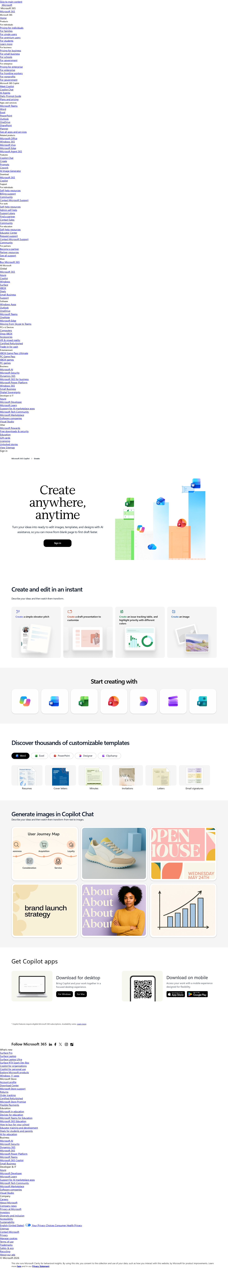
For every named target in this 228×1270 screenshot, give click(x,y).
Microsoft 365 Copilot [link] (20, 458)
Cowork (4, 167)
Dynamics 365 (7, 376)
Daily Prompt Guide (10, 96)
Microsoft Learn (8, 405)
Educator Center (8, 232)
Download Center (9, 1085)
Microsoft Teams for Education (16, 1118)
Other (2, 425)
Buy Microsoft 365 (10, 262)
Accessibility (6, 1218)
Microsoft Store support (12, 1088)
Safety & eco (7, 1248)
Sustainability (7, 1222)
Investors (5, 1212)
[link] (36, 632)
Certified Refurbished (11, 343)
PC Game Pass (7, 356)
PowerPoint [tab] (63, 755)
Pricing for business (10, 50)
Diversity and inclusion (12, 1215)
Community (6, 197)
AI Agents (5, 92)
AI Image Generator (10, 170)
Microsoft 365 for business (14, 379)
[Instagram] (66, 1044)
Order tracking (8, 1095)
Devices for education (11, 1114)
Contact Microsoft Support (14, 200)
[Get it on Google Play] (197, 994)
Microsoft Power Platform (13, 382)
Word (3, 109)
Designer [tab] (87, 755)
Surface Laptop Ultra (11, 1059)
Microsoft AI (6, 369)
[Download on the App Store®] (175, 994)
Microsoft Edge (8, 148)
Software (4, 301)
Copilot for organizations (13, 1065)
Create (3, 161)
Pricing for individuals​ (11, 27)
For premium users (10, 37)
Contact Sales (7, 219)
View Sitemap (7, 447)
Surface (4, 284)
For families (6, 31)
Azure (3, 275)
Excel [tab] (41, 755)
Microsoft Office (8, 138)
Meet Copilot (7, 86)
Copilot (4, 180)
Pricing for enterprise (11, 66)
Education (5, 434)
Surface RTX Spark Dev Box (14, 1062)
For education (6, 226)
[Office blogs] (72, 1044)
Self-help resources (10, 190)
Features (4, 155)
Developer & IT (6, 396)
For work (4, 204)
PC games (5, 362)
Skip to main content (11, 1)
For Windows (64, 994)
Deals (3, 291)
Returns (4, 1091)
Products (4, 21)
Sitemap (4, 1228)
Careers (4, 1199)
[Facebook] (55, 1044)
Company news (8, 1205)
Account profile (8, 1082)
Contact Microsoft (9, 1231)
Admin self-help (8, 210)
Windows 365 (7, 141)
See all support (8, 255)
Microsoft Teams (9, 105)
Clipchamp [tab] (111, 755)
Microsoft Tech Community (14, 411)
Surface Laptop (8, 1056)
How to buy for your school (14, 1124)
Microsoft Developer (11, 402)
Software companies (11, 418)
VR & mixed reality (10, 340)
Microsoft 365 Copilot (9, 83)
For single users (8, 34)
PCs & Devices (7, 327)
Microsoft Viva (8, 144)
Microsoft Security (10, 372)
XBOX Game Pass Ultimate (14, 353)
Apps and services (8, 103)
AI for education (8, 1134)
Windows (5, 281)
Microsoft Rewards (10, 428)
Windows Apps (8, 304)
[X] (60, 1044)
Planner (4, 128)
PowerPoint (6, 115)
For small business (10, 53)
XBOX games (7, 359)
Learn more (81, 1024)
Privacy (4, 1235)
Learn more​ (6, 44)
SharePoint (6, 125)
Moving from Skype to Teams (15, 323)
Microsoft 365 (6, 15)
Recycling (5, 1251)
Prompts (4, 164)
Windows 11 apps (9, 1075)
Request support (9, 236)
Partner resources (9, 252)
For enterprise (6, 64)
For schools (6, 57)
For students (6, 40)
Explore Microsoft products (14, 1072)
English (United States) (12, 1225)
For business (6, 47)
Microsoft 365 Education (13, 1121)
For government (8, 60)
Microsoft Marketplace (12, 415)
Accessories (6, 336)
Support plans (7, 213)
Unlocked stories (9, 444)
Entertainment (6, 350)
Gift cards (5, 437)
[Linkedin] (50, 1044)
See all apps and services (13, 131)
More (2, 259)
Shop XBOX (6, 333)
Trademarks (6, 1244)
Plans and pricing (9, 99)
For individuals (6, 25)
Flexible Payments (9, 1105)
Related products (7, 135)
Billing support (8, 193)
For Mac (81, 994)
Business (4, 366)
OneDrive (5, 122)
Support (3, 184)
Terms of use (6, 1241)
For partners (5, 246)
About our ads (7, 1254)
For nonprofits (7, 76)
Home (3, 18)
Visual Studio (7, 421)
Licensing (5, 441)
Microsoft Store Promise (13, 1101)
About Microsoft (8, 1202)
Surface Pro (6, 1052)
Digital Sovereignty (10, 392)
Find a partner (7, 216)
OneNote (5, 317)
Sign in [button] (57, 543)
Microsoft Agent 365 (11, 151)
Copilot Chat (6, 89)
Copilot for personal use (13, 1069)
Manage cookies (8, 1238)
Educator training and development (19, 1127)
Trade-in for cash (9, 346)
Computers (6, 330)
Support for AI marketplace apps (17, 408)
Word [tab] (23, 755)
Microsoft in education (12, 1111)
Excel (2, 112)
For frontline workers (11, 73)
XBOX (3, 288)
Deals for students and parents (16, 1131)
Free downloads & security (14, 431)
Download (4, 174)
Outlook (4, 118)
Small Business (8, 294)
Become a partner (9, 249)
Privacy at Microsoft (10, 1209)
